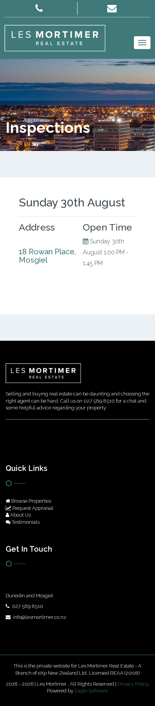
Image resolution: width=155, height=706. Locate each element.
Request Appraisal (32, 508)
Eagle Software (91, 691)
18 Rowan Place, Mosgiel (47, 256)
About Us (20, 515)
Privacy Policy (132, 684)
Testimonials (25, 522)
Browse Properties (30, 501)
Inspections (134, 131)
